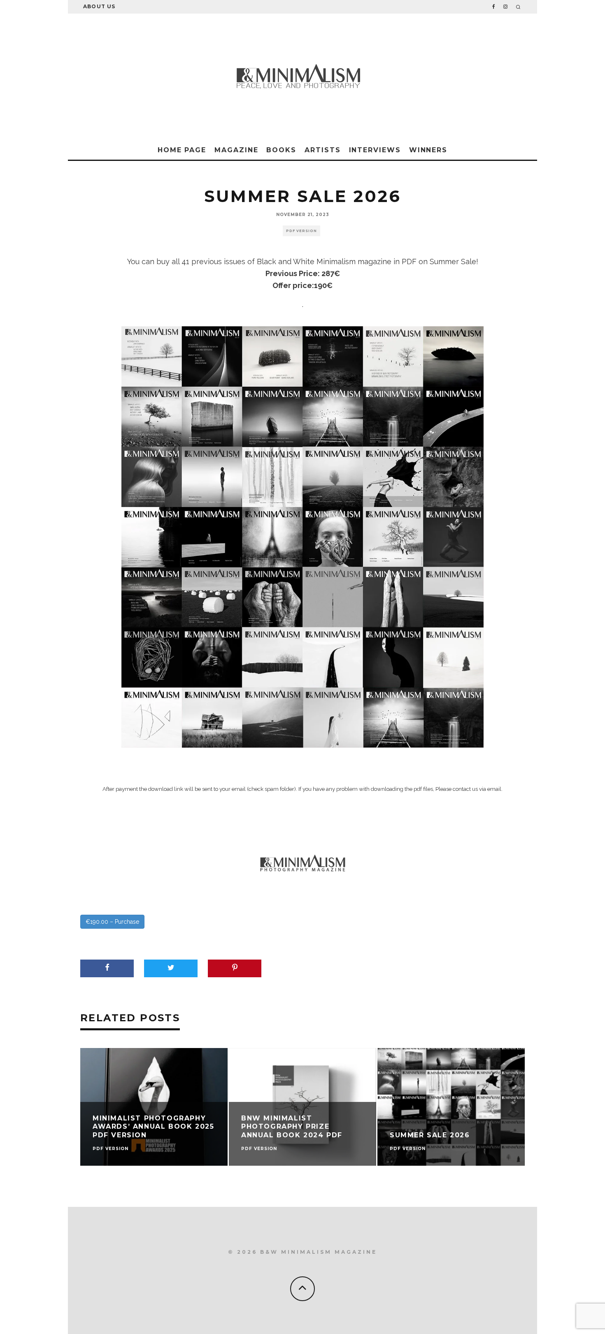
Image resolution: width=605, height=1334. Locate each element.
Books (281, 150)
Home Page (182, 150)
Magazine (236, 150)
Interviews (375, 150)
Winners (428, 150)
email (494, 789)
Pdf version (301, 231)
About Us (99, 6)
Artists (322, 150)
